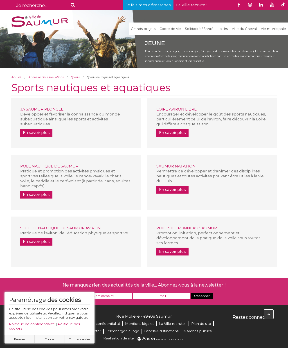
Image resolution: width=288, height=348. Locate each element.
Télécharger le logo (122, 331)
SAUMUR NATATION (176, 166)
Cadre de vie (170, 29)
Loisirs (223, 29)
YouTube (256, 327)
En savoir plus (36, 132)
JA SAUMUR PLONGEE (41, 109)
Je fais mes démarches (148, 5)
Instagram (266, 327)
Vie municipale (273, 29)
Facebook (236, 327)
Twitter (246, 327)
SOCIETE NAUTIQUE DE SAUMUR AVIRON (60, 228)
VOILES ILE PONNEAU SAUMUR (186, 228)
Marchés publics (197, 331)
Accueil (16, 77)
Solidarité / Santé (199, 29)
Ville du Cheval (244, 29)
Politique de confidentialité (32, 324)
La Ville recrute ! (191, 5)
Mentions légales (139, 323)
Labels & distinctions (161, 331)
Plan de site (201, 323)
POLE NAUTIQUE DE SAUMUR (49, 166)
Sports (75, 77)
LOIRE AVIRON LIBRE (176, 109)
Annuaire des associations (45, 77)
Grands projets (143, 29)
